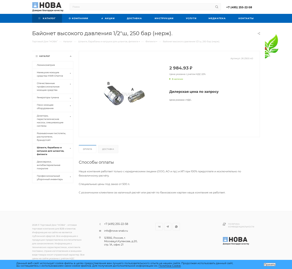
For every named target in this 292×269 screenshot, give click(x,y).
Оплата (87, 149)
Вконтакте (159, 226)
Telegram (167, 226)
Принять (269, 264)
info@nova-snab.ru (116, 230)
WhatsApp (176, 226)
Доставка (108, 149)
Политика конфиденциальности (241, 225)
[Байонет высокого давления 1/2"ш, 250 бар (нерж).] (124, 94)
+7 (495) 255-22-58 (239, 7)
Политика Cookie (170, 265)
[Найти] (217, 6)
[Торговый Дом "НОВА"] (236, 240)
